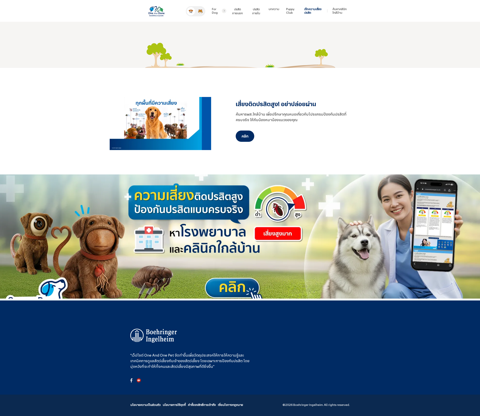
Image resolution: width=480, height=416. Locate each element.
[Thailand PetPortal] (153, 336)
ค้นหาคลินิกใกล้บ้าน (339, 11)
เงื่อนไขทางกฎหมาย (230, 405)
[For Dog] (191, 11)
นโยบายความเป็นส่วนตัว (145, 405)
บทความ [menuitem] (273, 9)
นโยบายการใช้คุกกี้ (174, 405)
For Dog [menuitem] (215, 11)
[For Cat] (200, 11)
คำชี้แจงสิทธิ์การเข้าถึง (202, 405)
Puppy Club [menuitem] (290, 11)
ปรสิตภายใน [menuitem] (256, 11)
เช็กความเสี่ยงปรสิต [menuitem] (313, 11)
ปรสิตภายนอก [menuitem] (237, 11)
